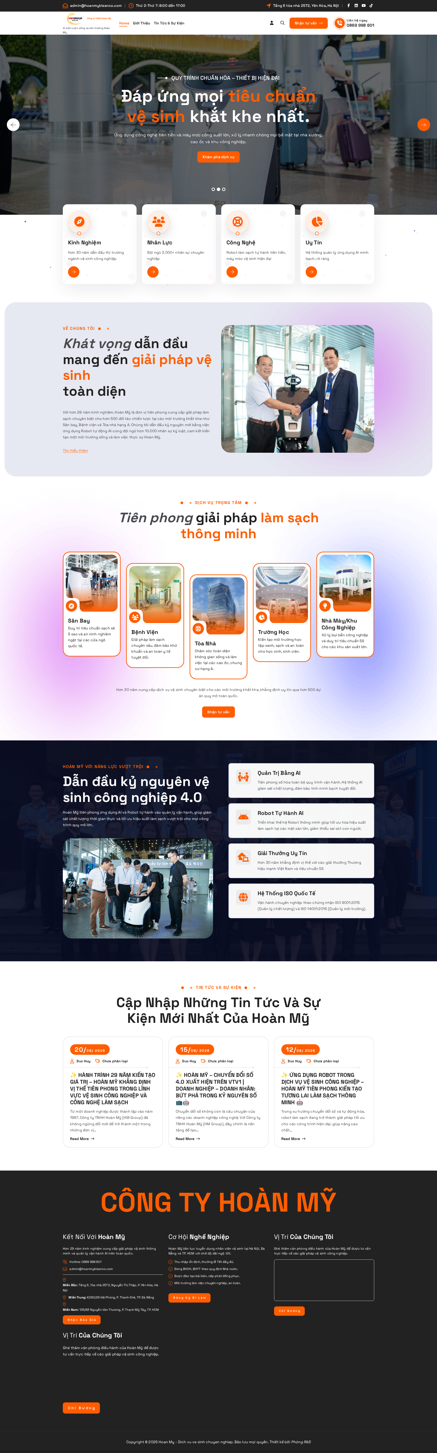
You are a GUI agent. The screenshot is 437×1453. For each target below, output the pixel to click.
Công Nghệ (240, 242)
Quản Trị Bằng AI (279, 772)
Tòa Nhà (205, 643)
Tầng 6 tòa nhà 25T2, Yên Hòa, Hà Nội (306, 5)
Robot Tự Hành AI (281, 813)
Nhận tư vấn (306, 23)
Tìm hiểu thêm (75, 450)
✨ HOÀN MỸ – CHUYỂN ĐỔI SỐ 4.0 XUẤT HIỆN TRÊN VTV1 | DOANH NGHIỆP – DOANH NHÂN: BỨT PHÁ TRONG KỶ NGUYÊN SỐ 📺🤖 (216, 1088)
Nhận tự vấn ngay (353, 154)
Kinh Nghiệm (84, 242)
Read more (79, 1139)
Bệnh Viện (144, 632)
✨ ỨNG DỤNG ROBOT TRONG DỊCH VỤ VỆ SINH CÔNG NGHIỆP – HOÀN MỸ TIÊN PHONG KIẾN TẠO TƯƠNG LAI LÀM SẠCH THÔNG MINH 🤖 (322, 1088)
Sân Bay (79, 620)
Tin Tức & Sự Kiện (169, 23)
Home (124, 23)
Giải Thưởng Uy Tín (282, 853)
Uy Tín (314, 242)
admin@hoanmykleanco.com (96, 5)
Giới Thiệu (141, 23)
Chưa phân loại (115, 1061)
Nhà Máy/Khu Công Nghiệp (339, 624)
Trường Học (273, 632)
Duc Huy (83, 1061)
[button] (213, 189)
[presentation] (13, 124)
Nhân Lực (159, 242)
